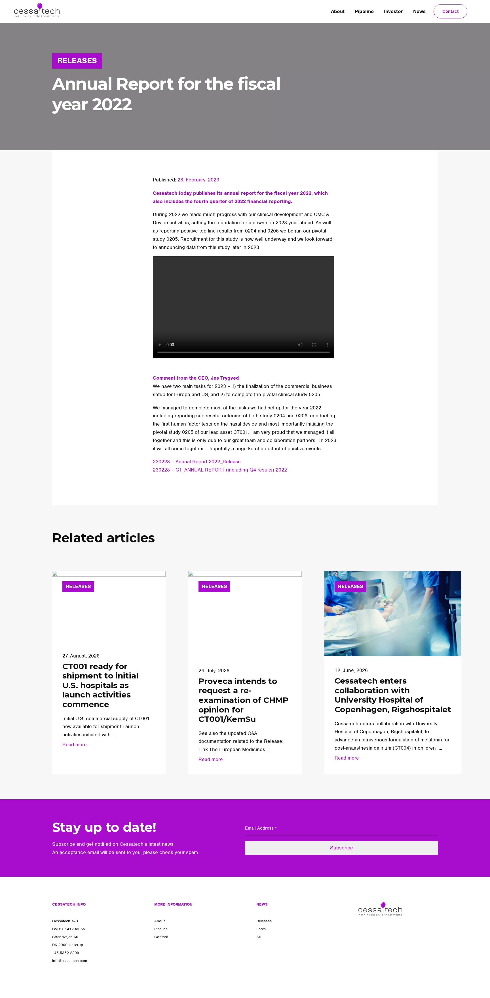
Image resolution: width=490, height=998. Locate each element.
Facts (261, 929)
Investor (393, 11)
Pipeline (364, 11)
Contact (450, 11)
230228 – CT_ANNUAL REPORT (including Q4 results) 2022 (220, 470)
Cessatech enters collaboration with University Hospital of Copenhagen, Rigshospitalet (393, 695)
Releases (264, 921)
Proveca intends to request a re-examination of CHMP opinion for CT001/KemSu (243, 700)
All (258, 936)
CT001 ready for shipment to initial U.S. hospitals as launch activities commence (100, 685)
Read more (74, 744)
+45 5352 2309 (65, 952)
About (338, 11)
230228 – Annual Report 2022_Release (197, 461)
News (419, 11)
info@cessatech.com (69, 960)
